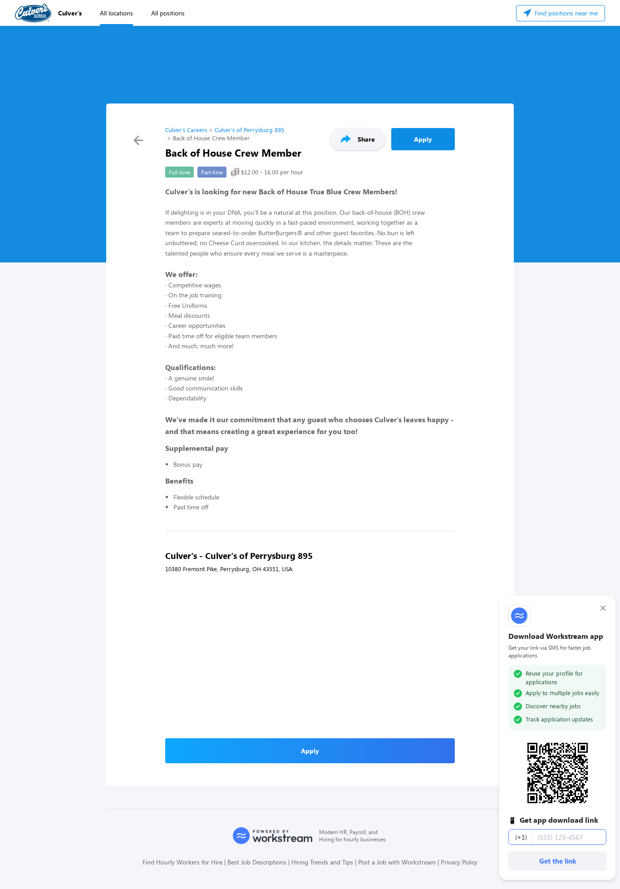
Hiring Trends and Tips (322, 862)
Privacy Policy (459, 862)
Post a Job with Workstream (397, 862)
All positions (168, 13)
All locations (116, 13)
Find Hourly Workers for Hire (182, 862)
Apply (423, 139)
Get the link (557, 860)
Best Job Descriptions (256, 862)
